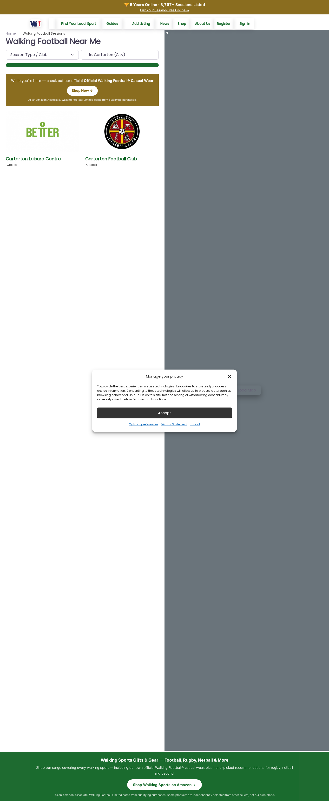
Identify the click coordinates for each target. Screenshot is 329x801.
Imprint (195, 424)
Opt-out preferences (143, 424)
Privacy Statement (174, 424)
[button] (229, 376)
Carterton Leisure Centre (33, 159)
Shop (182, 23)
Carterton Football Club (111, 159)
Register (223, 23)
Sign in (244, 23)
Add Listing (141, 23)
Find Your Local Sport (78, 23)
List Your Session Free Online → (164, 10)
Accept (164, 412)
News (164, 23)
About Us (202, 23)
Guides (112, 23)
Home (11, 33)
